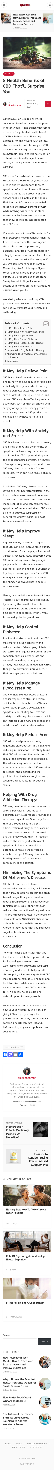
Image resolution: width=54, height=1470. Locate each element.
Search (6, 1335)
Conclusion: (12, 361)
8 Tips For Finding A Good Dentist (25, 1302)
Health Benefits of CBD (14, 1047)
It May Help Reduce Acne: (20, 346)
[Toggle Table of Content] (44, 323)
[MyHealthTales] (27, 5)
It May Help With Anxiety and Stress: (26, 332)
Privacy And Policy (37, 1444)
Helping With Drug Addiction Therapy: (26, 350)
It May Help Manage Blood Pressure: (25, 343)
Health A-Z (8, 74)
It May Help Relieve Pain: (20, 328)
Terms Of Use (18, 1447)
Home (8, 1444)
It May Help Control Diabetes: (22, 339)
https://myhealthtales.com (31, 1101)
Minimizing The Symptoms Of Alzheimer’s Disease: (27, 356)
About (19, 1444)
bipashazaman (15, 105)
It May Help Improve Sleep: (21, 335)
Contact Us (36, 1447)
